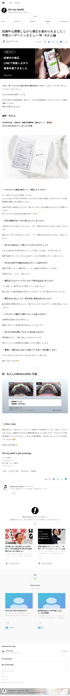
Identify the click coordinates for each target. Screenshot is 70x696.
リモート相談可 (6, 457)
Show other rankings (34, 588)
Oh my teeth (16, 9)
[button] (35, 646)
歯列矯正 (34, 471)
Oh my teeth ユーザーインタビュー (35, 517)
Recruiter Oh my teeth (12, 41)
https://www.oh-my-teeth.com (15, 12)
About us (17, 21)
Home (3, 21)
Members (33, 21)
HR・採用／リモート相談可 (10, 463)
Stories (48, 21)
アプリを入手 (64, 651)
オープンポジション (8, 460)
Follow (35, 16)
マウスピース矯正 (14, 471)
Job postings (64, 21)
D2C (5, 471)
